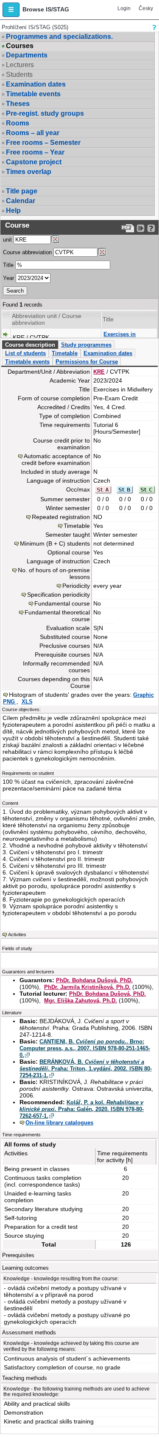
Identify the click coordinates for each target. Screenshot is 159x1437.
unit (7, 239)
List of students (25, 353)
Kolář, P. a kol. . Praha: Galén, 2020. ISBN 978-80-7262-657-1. (82, 1109)
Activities (17, 934)
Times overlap (28, 171)
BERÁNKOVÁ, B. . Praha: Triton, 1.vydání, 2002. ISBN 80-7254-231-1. (86, 1068)
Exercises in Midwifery (119, 337)
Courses (19, 46)
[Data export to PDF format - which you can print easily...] (127, 228)
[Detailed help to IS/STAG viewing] (151, 228)
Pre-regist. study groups (45, 113)
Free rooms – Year (35, 152)
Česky (146, 8)
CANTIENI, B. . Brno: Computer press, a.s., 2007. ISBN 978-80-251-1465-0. (85, 1048)
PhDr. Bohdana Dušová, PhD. (94, 980)
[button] (11, 10)
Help (13, 210)
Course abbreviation (27, 252)
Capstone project (33, 162)
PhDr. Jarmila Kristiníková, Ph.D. (87, 987)
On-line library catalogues (59, 1122)
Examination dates (36, 84)
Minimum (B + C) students (55, 543)
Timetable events (33, 94)
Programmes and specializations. (59, 36)
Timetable (65, 353)
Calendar (20, 200)
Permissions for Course (87, 362)
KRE (99, 372)
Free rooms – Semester (43, 142)
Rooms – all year (32, 132)
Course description (30, 345)
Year (8, 278)
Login (124, 8)
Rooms (17, 123)
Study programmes (86, 345)
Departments (26, 55)
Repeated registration (61, 516)
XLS (27, 701)
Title (8, 265)
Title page (21, 191)
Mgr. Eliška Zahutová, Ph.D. (80, 1000)
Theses (18, 103)
